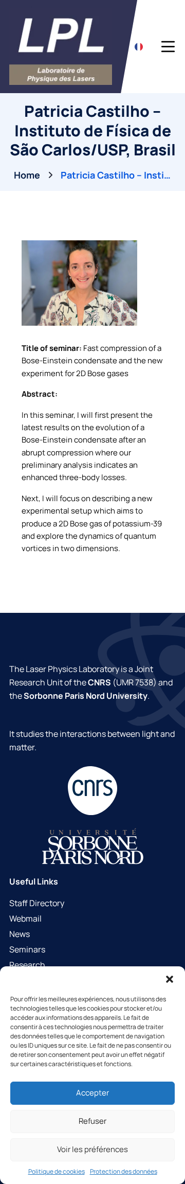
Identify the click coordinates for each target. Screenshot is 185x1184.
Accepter (92, 1092)
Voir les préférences (92, 1149)
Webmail (25, 918)
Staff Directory (36, 903)
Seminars (27, 949)
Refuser (92, 1121)
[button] (169, 979)
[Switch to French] (139, 46)
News (19, 934)
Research (27, 964)
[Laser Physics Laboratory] (60, 46)
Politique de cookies (56, 1171)
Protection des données (123, 1171)
